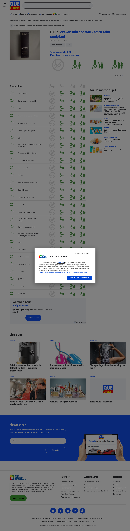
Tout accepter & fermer (79, 277)
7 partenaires (60, 262)
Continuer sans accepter (82, 253)
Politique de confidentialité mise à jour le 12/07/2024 (54, 272)
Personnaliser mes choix (80, 272)
